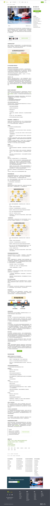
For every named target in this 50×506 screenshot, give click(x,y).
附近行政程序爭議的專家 (19, 465)
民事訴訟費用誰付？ (11, 443)
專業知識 (27, 497)
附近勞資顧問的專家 (19, 464)
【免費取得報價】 (16, 425)
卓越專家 (35, 497)
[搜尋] (20, 2)
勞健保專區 (35, 499)
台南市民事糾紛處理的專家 (28, 466)
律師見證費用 (36, 465)
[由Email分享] (35, 6)
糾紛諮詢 (14, 455)
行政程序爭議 (9, 465)
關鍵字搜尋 (27, 500)
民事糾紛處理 (18, 455)
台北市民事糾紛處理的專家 (28, 460)
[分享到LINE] (38, 6)
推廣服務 (35, 496)
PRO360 (8, 4)
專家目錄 (27, 498)
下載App (45, 0)
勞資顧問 (8, 464)
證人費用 (35, 466)
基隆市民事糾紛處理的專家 (28, 470)
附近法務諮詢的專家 (19, 460)
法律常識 (13, 4)
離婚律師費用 (36, 471)
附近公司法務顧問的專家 (19, 466)
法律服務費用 (36, 464)
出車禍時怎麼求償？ (36, 17)
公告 (41, 496)
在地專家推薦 (27, 499)
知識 (11, 4)
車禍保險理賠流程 (35, 22)
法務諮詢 (8, 460)
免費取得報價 (37, 12)
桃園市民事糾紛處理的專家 (28, 464)
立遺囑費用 (35, 472)
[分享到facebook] (34, 6)
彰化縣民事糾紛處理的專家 (28, 471)
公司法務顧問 (9, 466)
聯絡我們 (20, 498)
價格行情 (27, 496)
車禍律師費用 (36, 460)
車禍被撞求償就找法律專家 (36, 27)
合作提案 (20, 497)
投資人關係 (20, 496)
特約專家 (35, 498)
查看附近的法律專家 (24, 38)
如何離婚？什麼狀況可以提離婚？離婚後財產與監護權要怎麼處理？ (17, 440)
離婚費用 (35, 470)
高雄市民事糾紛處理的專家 (28, 465)
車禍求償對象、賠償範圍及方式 (37, 21)
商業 (11, 455)
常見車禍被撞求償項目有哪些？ (37, 23)
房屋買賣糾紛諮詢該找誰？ (12, 444)
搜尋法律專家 (37, 11)
